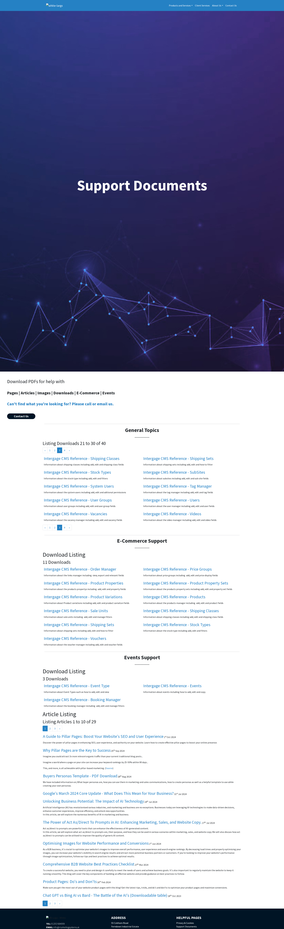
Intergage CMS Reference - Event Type (76, 685)
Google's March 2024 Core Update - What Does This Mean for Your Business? (108, 793)
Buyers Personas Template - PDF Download (80, 776)
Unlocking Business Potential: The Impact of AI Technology (93, 801)
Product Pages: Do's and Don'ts (70, 881)
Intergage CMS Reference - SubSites (174, 472)
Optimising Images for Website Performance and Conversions (96, 843)
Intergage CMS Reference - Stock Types (77, 472)
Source (109, 768)
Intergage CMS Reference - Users (171, 500)
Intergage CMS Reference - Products (174, 596)
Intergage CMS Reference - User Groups (78, 500)
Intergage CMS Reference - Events (172, 685)
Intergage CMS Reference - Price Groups (177, 569)
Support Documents (186, 926)
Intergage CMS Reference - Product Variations (83, 596)
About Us (216, 5)
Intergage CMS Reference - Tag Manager (177, 486)
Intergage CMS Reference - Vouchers (75, 638)
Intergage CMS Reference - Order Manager (80, 569)
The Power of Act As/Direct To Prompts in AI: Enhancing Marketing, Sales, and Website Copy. (122, 822)
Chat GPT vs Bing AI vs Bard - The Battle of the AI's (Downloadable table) (105, 895)
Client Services (202, 5)
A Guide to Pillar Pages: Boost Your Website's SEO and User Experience (103, 736)
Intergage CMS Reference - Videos (172, 513)
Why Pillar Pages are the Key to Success (77, 750)
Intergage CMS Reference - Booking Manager (82, 699)
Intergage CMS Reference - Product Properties (83, 583)
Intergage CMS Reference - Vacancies (75, 513)
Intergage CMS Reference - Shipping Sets (178, 458)
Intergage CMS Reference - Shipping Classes (81, 458)
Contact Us (231, 5)
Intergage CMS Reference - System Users (79, 486)
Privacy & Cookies (185, 922)
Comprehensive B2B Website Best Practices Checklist (88, 864)
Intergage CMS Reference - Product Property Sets (185, 583)
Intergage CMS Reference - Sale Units (76, 610)
